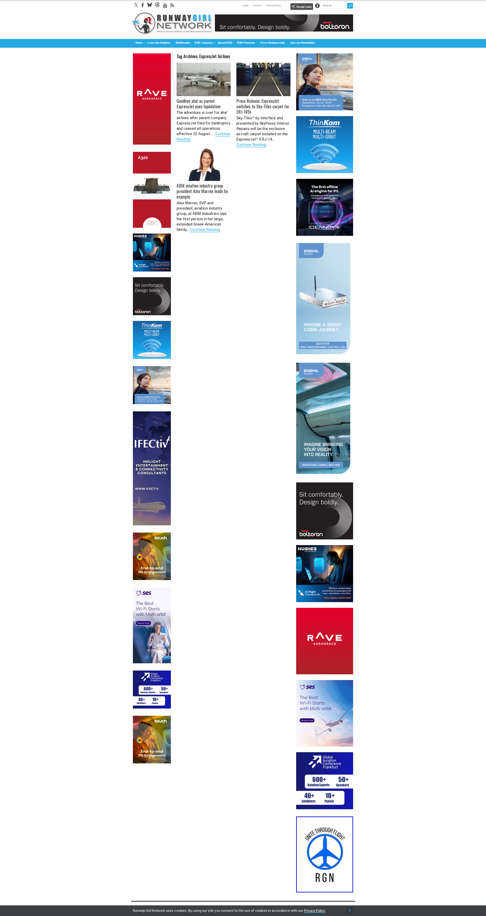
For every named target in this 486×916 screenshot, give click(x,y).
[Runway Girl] (172, 33)
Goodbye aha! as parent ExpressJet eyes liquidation (198, 103)
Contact (257, 5)
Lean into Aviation (159, 42)
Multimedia (183, 42)
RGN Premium (246, 42)
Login (245, 5)
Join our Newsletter (302, 42)
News (139, 42)
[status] (349, 910)
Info (317, 5)
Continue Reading (251, 144)
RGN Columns (204, 42)
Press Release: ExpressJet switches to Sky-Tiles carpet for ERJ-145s (262, 106)
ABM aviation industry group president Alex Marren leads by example (202, 191)
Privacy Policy (273, 5)
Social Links (304, 6)
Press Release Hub (272, 42)
